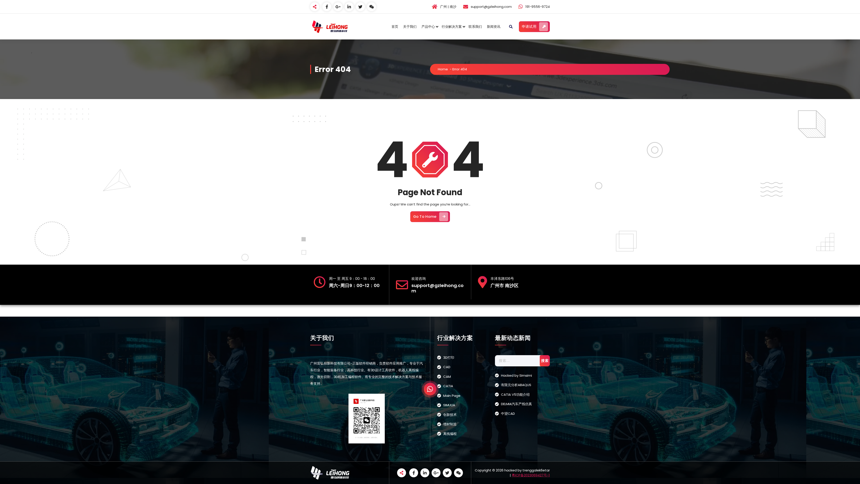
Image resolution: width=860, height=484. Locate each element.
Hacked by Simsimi (516, 375)
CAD (446, 367)
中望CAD (508, 413)
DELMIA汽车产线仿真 (516, 404)
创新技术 (450, 414)
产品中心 (428, 26)
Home (443, 69)
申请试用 (529, 26)
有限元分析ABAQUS (516, 384)
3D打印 (448, 357)
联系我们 (475, 26)
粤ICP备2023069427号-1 (531, 475)
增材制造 (450, 424)
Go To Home (424, 216)
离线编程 (450, 433)
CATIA (448, 386)
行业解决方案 (452, 26)
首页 (394, 26)
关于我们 (410, 26)
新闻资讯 (493, 26)
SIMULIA (449, 405)
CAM (447, 376)
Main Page (451, 395)
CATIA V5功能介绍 (515, 394)
